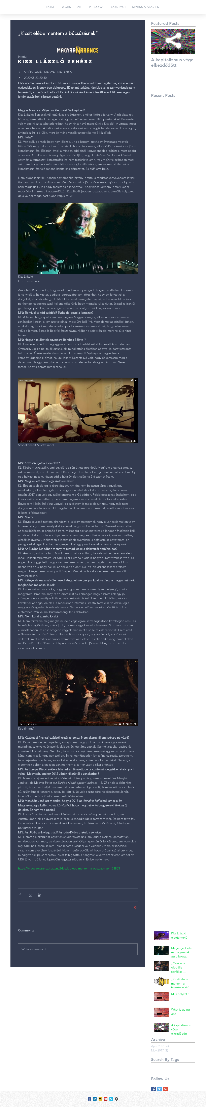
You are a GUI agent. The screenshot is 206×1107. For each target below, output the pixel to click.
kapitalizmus (158, 1066)
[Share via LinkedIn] (40, 895)
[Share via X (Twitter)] (30, 895)
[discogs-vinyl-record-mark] (116, 1099)
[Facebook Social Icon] (89, 1099)
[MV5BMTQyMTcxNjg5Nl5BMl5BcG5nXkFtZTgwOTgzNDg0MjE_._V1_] (100, 1099)
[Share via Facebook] (20, 895)
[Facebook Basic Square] (153, 1089)
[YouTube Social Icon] (105, 1099)
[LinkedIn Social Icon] (95, 1099)
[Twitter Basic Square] (159, 1089)
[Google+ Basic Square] (165, 1089)
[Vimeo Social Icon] (111, 1099)
